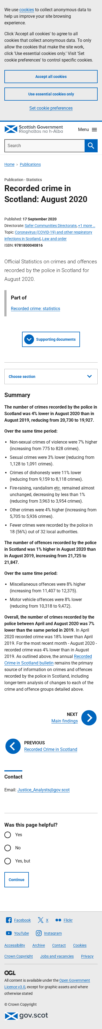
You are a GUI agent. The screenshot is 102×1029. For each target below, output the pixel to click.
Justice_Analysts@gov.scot (43, 789)
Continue (16, 880)
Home (9, 164)
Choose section (22, 376)
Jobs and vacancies (57, 956)
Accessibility (14, 945)
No (18, 847)
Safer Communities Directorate (50, 225)
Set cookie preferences (51, 108)
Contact (59, 945)
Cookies (79, 945)
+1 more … (86, 225)
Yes (18, 834)
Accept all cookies (51, 76)
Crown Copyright (18, 956)
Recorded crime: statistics (35, 308)
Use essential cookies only (51, 94)
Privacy (87, 956)
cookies (26, 9)
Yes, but (22, 861)
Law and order (54, 239)
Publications (30, 164)
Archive (38, 945)
